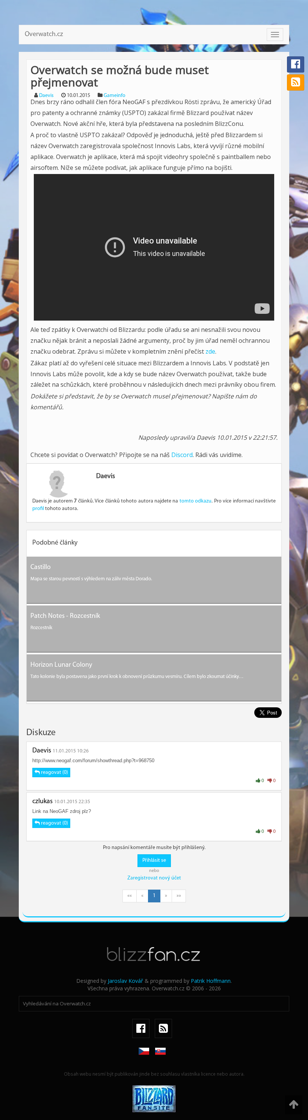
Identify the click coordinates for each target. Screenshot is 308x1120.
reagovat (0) (54, 772)
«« (129, 896)
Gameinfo (114, 95)
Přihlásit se (154, 860)
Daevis (46, 95)
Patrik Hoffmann (211, 980)
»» (179, 896)
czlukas (42, 801)
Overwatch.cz (44, 34)
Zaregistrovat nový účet (154, 878)
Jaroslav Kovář (125, 980)
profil (38, 509)
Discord (182, 455)
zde (210, 351)
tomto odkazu (195, 501)
